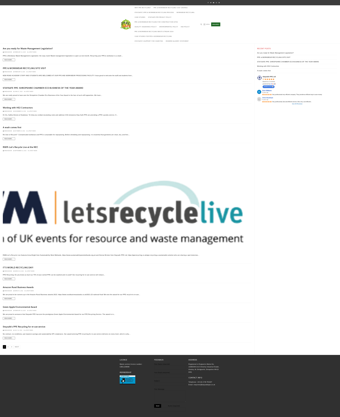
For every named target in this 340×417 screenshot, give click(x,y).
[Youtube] (213, 3)
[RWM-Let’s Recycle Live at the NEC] (127, 202)
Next (17, 347)
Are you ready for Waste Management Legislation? (28, 48)
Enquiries (215, 24)
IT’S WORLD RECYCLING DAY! (18, 267)
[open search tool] (201, 24)
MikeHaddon (8, 52)
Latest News (32, 52)
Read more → (8, 60)
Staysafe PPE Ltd (269, 77)
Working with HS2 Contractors (18, 107)
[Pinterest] (219, 3)
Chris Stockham (267, 98)
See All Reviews (297, 104)
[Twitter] (211, 3)
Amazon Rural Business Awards (18, 287)
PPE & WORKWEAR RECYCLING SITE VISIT (24, 68)
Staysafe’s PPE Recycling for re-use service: (24, 326)
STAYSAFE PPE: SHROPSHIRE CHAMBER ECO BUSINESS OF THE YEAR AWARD (43, 88)
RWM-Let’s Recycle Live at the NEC (20, 147)
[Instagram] (216, 3)
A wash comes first (12, 127)
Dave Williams (267, 90)
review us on (268, 86)
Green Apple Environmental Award (20, 307)
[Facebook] (208, 3)
